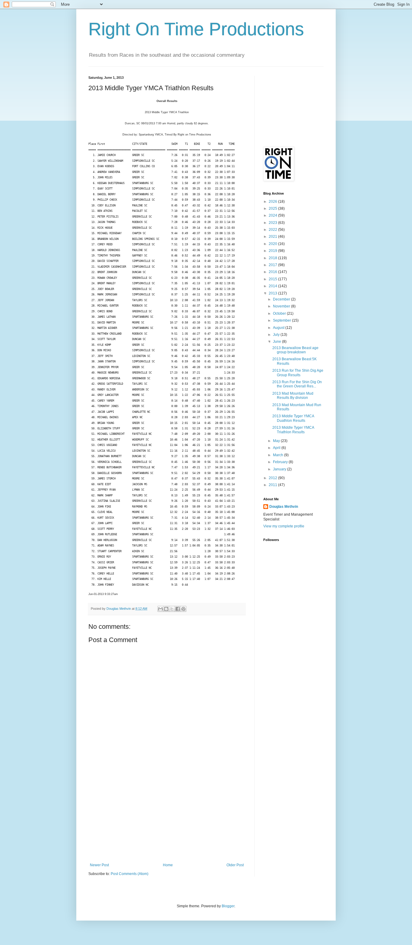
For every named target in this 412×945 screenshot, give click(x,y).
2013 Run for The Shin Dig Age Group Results (297, 372)
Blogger (228, 906)
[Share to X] (172, 609)
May (277, 441)
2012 (273, 478)
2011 (273, 485)
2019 (273, 251)
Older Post (235, 865)
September (282, 320)
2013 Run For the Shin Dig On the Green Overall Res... (297, 384)
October (280, 313)
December (282, 299)
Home (168, 865)
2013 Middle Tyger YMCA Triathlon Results (293, 429)
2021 (273, 236)
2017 (273, 265)
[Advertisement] (167, 817)
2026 (273, 201)
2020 (273, 244)
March (278, 455)
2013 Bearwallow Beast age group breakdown (295, 350)
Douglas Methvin (283, 506)
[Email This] (160, 609)
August (279, 328)
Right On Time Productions (196, 29)
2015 (273, 279)
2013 (273, 293)
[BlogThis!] (166, 609)
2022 (273, 230)
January (280, 469)
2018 (273, 258)
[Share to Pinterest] (183, 609)
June (277, 341)
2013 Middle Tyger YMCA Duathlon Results (293, 418)
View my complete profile (283, 526)
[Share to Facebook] (178, 609)
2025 (273, 208)
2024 (273, 215)
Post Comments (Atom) (129, 874)
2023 (273, 223)
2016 (273, 272)
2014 (273, 286)
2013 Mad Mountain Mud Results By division (292, 395)
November (282, 306)
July (276, 334)
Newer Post (99, 865)
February (281, 462)
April (277, 448)
